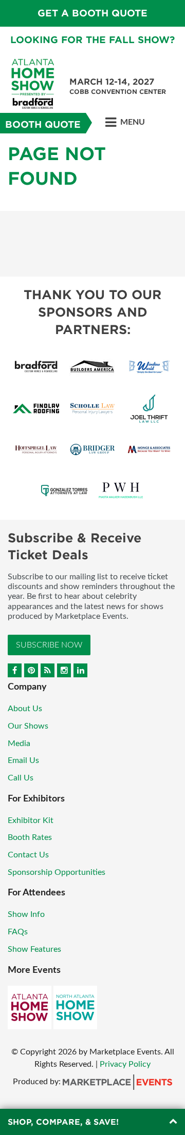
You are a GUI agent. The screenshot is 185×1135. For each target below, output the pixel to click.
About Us (25, 709)
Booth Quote (43, 124)
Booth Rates (30, 837)
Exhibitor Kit (30, 820)
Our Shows (28, 726)
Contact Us (28, 855)
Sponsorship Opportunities (56, 872)
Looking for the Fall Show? (92, 39)
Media (19, 743)
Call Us (20, 778)
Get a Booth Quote (92, 13)
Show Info (26, 914)
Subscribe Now (49, 645)
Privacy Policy (125, 1064)
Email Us (23, 760)
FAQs (18, 932)
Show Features (34, 949)
